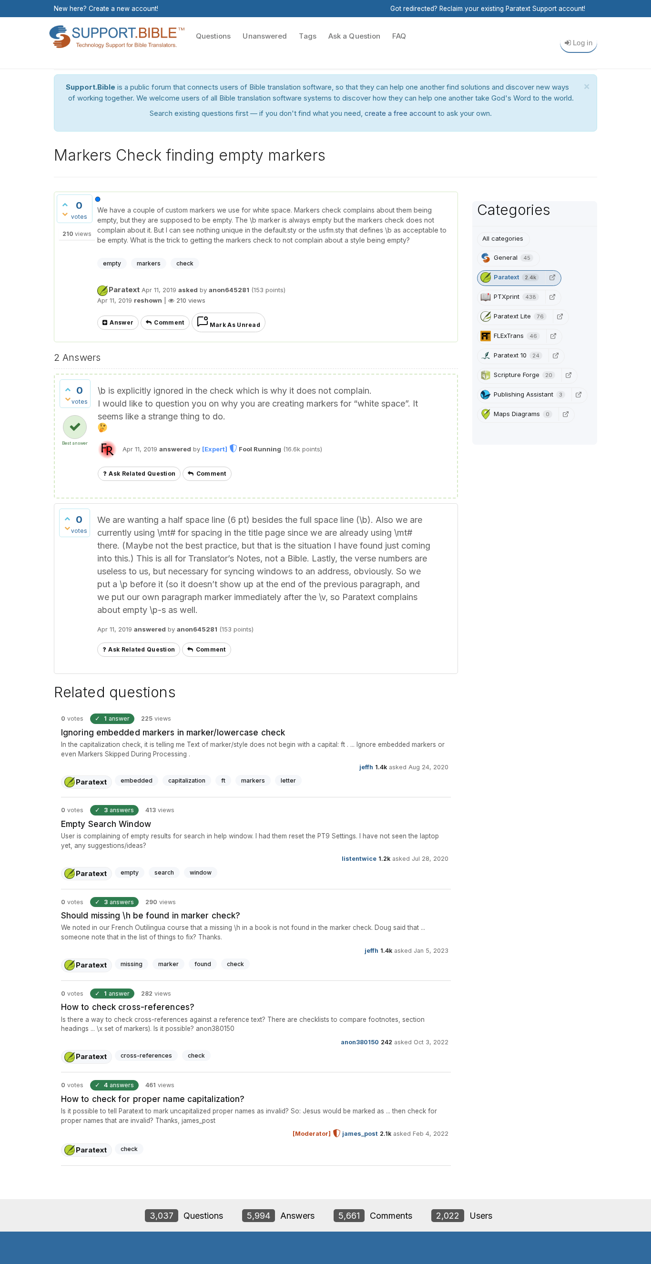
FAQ (399, 36)
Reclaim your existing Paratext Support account (511, 8)
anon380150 (360, 1042)
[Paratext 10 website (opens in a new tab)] (556, 355)
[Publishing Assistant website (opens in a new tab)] (578, 394)
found (202, 964)
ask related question (142, 473)
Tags (307, 36)
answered (175, 449)
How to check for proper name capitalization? (152, 1099)
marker (168, 964)
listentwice (359, 858)
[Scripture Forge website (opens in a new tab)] (568, 375)
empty (112, 263)
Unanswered (265, 36)
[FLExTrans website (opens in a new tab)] (553, 336)
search (164, 872)
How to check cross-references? (127, 1007)
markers (149, 263)
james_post (360, 1133)
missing (131, 964)
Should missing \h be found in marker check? (150, 915)
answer (121, 322)
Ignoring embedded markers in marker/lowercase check (173, 732)
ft (223, 780)
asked (188, 290)
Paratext (124, 289)
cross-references (146, 1055)
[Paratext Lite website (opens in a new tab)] (560, 316)
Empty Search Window (106, 824)
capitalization (186, 780)
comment (169, 322)
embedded (137, 780)
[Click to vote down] (65, 214)
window (201, 872)
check (184, 263)
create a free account (400, 113)
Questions (213, 36)
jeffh (366, 767)
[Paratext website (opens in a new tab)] (552, 277)
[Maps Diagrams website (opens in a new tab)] (566, 414)
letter (288, 780)
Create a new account (123, 8)
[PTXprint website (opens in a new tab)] (552, 297)
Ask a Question (354, 36)
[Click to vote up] (65, 204)
